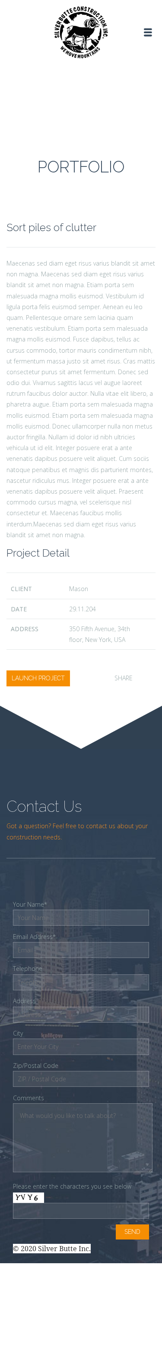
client (21, 589)
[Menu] (148, 32)
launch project (38, 678)
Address (24, 629)
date (19, 609)
